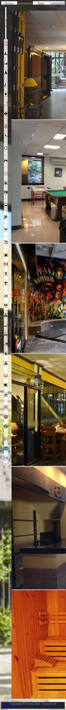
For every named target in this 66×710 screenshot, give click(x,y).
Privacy (5, 703)
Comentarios (56, 3)
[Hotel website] (6, 23)
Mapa (41, 3)
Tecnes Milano (9, 707)
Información (25, 3)
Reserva (8, 3)
